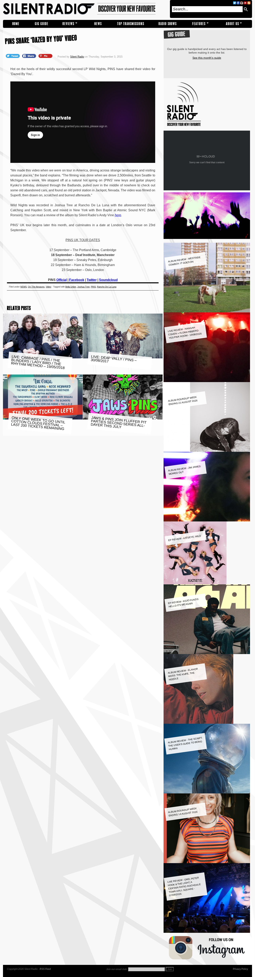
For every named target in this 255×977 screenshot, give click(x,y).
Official (61, 280)
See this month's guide (206, 57)
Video (48, 287)
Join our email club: (116, 969)
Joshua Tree (83, 287)
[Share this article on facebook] (29, 55)
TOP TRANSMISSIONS (130, 24)
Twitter (92, 280)
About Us (232, 24)
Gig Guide (41, 24)
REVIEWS (68, 24)
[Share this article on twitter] (13, 55)
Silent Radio (85, 9)
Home (16, 24)
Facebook (76, 280)
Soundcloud (108, 280)
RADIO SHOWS (168, 24)
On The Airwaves (36, 287)
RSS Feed (45, 969)
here (118, 215)
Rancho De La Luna (106, 287)
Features (199, 24)
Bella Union (70, 287)
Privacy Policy (240, 969)
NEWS (98, 24)
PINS (93, 287)
